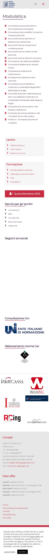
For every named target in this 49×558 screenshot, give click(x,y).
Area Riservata (9, 515)
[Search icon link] (36, 4)
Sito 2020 (7, 518)
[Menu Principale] (43, 4)
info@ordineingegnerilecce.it (21, 463)
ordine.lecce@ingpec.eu (18, 466)
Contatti (6, 511)
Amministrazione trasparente (15, 508)
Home (5, 505)
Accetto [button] (22, 552)
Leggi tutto (9, 552)
